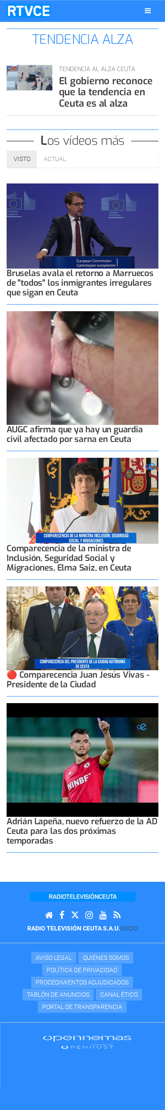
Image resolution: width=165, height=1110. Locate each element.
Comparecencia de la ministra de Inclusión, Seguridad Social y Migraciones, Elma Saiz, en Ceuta (69, 558)
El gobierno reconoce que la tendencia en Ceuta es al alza (106, 92)
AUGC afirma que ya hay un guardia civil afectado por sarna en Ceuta (75, 434)
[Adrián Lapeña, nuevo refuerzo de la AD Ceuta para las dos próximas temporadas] (82, 760)
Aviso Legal (54, 957)
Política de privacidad (82, 969)
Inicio (129, 928)
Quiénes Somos (106, 957)
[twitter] (75, 915)
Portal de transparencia (82, 1006)
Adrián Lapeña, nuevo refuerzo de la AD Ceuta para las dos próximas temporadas (82, 831)
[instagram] (89, 915)
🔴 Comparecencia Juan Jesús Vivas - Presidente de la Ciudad (78, 679)
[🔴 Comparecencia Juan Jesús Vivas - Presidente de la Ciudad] (82, 628)
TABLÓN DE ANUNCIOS (58, 994)
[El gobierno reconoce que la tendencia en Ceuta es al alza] (29, 77)
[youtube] (103, 915)
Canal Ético (119, 994)
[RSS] (117, 915)
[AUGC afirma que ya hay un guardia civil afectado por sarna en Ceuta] (82, 368)
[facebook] (61, 915)
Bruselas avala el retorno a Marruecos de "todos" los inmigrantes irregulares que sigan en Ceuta (80, 283)
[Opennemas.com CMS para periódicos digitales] (87, 1041)
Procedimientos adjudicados (82, 982)
